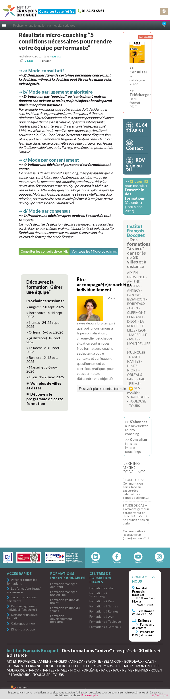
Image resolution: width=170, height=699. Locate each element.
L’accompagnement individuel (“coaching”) (22, 608)
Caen (133, 308)
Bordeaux (136, 304)
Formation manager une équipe (63, 593)
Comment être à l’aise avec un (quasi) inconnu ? (134, 534)
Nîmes (132, 366)
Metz (134, 339)
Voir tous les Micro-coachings (94, 251)
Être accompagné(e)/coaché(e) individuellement (104, 284)
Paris (131, 379)
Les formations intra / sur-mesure (24, 590)
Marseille (138, 335)
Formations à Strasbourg (98, 594)
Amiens (133, 281)
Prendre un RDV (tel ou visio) (143, 633)
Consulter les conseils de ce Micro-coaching (54, 251)
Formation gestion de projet (65, 601)
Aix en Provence (21, 661)
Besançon (136, 299)
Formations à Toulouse (105, 621)
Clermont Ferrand (24, 666)
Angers (133, 286)
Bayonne (135, 295)
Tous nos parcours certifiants (22, 599)
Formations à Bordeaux (105, 626)
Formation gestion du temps (65, 609)
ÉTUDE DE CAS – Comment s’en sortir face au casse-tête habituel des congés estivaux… (135, 488)
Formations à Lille (101, 588)
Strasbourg (138, 397)
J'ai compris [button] (161, 695)
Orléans (134, 375)
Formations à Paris (102, 601)
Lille (131, 330)
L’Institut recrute (23, 629)
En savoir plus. (90, 695)
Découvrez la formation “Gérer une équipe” (44, 287)
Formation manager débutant (63, 585)
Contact (134, 148)
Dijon (132, 321)
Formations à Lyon (101, 616)
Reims (134, 383)
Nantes (133, 361)
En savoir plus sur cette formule (102, 388)
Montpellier (139, 344)
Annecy (133, 290)
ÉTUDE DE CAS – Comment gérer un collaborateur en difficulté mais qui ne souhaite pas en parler (136, 514)
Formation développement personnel (61, 618)
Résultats (55, 56)
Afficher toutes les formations (22, 581)
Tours (134, 406)
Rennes (141, 670)
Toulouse (137, 401)
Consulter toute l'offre (56, 11)
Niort (132, 370)
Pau (142, 379)
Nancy (134, 357)
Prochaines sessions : (45, 300)
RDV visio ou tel (135, 164)
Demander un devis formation (22, 616)
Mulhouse (136, 352)
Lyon (142, 330)
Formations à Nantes (103, 606)
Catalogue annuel (23, 623)
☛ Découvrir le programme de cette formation (44, 399)
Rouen (133, 392)
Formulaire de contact (143, 626)
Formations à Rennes (103, 611)
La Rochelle (68, 666)
